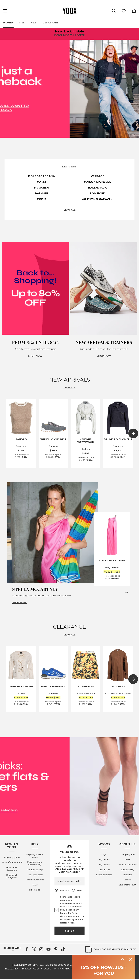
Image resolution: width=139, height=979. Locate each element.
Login (104, 854)
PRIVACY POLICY (30, 968)
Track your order (34, 874)
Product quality (35, 869)
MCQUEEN (41, 187)
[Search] (113, 10)
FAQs (34, 884)
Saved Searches (104, 874)
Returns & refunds (35, 879)
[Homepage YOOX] (69, 11)
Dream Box (104, 869)
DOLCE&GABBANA (41, 176)
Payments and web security (34, 863)
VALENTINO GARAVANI (97, 199)
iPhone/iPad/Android (12, 862)
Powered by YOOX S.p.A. (25, 965)
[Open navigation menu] (5, 10)
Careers (127, 879)
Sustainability (127, 869)
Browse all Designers (11, 868)
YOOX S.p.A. (69, 965)
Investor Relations (127, 864)
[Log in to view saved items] (123, 10)
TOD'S (41, 199)
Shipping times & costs (34, 855)
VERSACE (97, 176)
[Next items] (133, 433)
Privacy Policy (67, 919)
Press (127, 859)
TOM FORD (98, 193)
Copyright (44, 965)
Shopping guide (11, 857)
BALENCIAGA (97, 187)
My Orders (104, 859)
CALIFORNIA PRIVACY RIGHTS (59, 968)
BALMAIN (41, 193)
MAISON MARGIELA (97, 181)
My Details (104, 864)
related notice (67, 923)
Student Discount (127, 884)
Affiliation (127, 874)
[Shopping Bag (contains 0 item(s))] (134, 10)
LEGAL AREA (11, 968)
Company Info (127, 854)
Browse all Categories (11, 876)
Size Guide (34, 890)
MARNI (41, 181)
